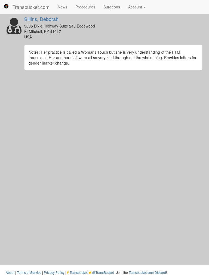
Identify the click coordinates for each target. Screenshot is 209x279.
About (10, 272)
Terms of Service (29, 272)
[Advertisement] (104, 116)
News (62, 7)
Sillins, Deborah (41, 18)
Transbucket (79, 272)
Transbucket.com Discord (147, 272)
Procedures (85, 7)
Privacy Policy (54, 272)
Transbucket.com (31, 6)
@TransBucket (103, 272)
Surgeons (111, 7)
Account (135, 7)
